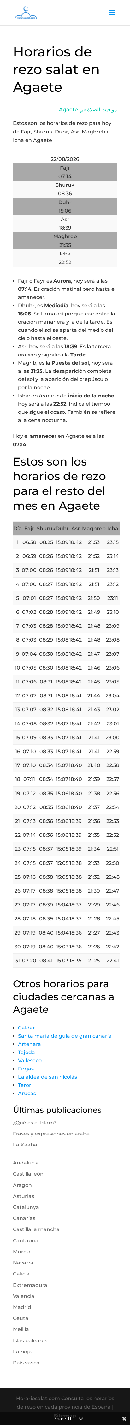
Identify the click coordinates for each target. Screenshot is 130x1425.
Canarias (24, 1218)
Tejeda (26, 1052)
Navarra (23, 1263)
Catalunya (26, 1207)
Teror (24, 1085)
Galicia (21, 1274)
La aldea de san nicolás (47, 1077)
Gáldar (26, 1028)
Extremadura (30, 1285)
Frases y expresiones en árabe (51, 1134)
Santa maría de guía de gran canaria (65, 1036)
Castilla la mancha (36, 1229)
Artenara (29, 1044)
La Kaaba (25, 1145)
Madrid (22, 1307)
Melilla (21, 1329)
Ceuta (20, 1318)
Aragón (22, 1185)
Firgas (26, 1069)
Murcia (22, 1252)
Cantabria (25, 1241)
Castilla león (28, 1174)
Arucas (27, 1093)
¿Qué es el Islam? (34, 1123)
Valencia (23, 1296)
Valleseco (30, 1061)
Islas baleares (30, 1341)
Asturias (23, 1196)
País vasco (26, 1363)
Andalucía (26, 1163)
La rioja (22, 1352)
